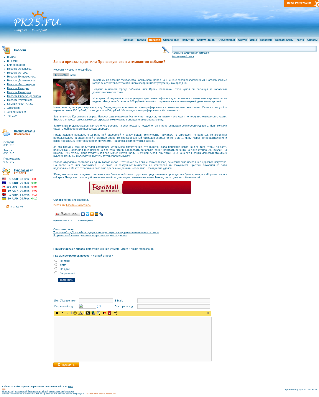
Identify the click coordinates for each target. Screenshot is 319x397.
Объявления (227, 39)
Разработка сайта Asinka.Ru (101, 393)
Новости (154, 39)
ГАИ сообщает (16, 64)
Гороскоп (266, 39)
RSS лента (16, 207)
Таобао (141, 39)
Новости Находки (18, 88)
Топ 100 (12, 115)
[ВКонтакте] (83, 214)
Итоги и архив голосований (137, 248)
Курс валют (21, 170)
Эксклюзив (13, 107)
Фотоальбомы (284, 39)
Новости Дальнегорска (21, 80)
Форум (242, 39)
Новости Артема (17, 72)
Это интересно (16, 111)
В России (12, 61)
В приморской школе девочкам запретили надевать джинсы (90, 235)
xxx (3, 389)
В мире (11, 57)
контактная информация (61, 391)
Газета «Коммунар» (78, 205)
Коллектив (20, 391)
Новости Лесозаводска (21, 84)
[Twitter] (87, 214)
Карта (300, 39)
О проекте (7, 391)
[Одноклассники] (92, 214)
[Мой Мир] (96, 214)
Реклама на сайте (37, 391)
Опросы (312, 39)
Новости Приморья (19, 92)
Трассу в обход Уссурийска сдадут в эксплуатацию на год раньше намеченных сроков (106, 232)
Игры (253, 39)
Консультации (206, 39)
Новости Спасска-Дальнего (24, 96)
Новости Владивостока (21, 76)
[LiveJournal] (101, 214)
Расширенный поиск (183, 56)
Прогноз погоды (24, 131)
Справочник (171, 39)
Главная (128, 39)
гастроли (83, 199)
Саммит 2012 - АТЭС (20, 103)
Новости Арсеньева (19, 68)
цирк (75, 199)
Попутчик (188, 39)
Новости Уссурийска (19, 100)
